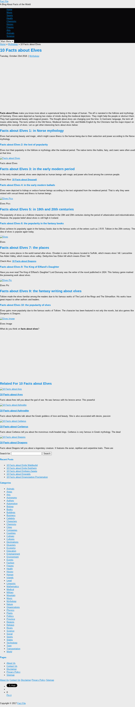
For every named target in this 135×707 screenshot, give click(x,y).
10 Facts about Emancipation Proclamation (27, 477)
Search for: (5, 453)
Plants (10, 613)
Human (10, 574)
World (9, 651)
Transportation (13, 648)
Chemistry (11, 21)
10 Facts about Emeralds (19, 474)
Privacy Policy (13, 672)
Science (10, 36)
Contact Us (12, 666)
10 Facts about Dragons (13, 442)
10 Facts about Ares (11, 394)
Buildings (11, 512)
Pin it (9, 695)
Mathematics (13, 586)
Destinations (12, 542)
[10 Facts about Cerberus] (13, 421)
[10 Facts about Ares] (11, 389)
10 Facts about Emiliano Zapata (22, 471)
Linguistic (11, 583)
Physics (10, 610)
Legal (9, 580)
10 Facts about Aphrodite (14, 410)
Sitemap (10, 675)
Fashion (10, 563)
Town (9, 645)
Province (11, 619)
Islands (10, 577)
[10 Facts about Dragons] (13, 437)
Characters (12, 521)
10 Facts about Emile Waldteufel (22, 465)
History (10, 24)
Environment (13, 557)
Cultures (10, 539)
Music (9, 12)
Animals (10, 33)
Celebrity (11, 518)
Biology (10, 506)
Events (10, 560)
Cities (9, 527)
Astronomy (12, 497)
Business (11, 515)
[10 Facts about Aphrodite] (13, 405)
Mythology (13, 44)
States (10, 640)
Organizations (13, 607)
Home (9, 9)
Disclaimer (12, 669)
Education (11, 551)
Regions (10, 622)
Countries (11, 533)
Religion (10, 625)
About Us (11, 663)
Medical (10, 589)
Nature (10, 604)
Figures (10, 27)
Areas (9, 491)
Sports (10, 15)
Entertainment (13, 554)
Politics (10, 616)
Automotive (12, 503)
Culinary (10, 536)
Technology (12, 643)
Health (10, 18)
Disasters (11, 545)
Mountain (11, 595)
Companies (12, 530)
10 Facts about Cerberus (14, 426)
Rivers (10, 628)
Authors (10, 500)
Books (10, 509)
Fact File (4, 1)
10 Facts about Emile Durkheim (22, 468)
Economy (11, 548)
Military (10, 592)
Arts (9, 30)
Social (10, 634)
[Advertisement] (67, 84)
